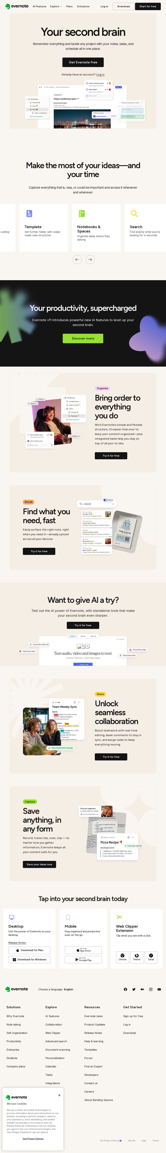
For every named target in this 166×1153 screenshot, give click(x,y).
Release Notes (17, 942)
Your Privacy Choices (33, 1139)
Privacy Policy (14, 1125)
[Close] (59, 1095)
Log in (100, 74)
